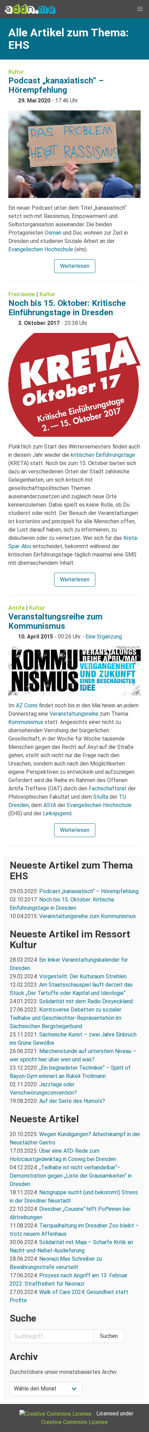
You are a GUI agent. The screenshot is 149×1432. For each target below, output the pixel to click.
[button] (140, 9)
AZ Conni (26, 705)
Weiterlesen (74, 266)
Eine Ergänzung (104, 636)
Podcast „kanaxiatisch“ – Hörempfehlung (56, 85)
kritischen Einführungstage (103, 455)
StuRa (100, 797)
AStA (49, 805)
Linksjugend (57, 813)
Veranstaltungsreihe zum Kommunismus (55, 621)
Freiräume (21, 294)
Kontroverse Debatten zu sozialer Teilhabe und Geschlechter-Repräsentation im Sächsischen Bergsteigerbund (65, 1018)
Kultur (16, 72)
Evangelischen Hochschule (40, 249)
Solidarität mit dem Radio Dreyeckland (86, 1001)
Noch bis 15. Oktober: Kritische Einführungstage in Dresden (67, 307)
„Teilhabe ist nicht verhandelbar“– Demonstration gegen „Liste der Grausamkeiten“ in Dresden (71, 1175)
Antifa (16, 608)
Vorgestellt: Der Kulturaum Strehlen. (83, 976)
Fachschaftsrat (107, 788)
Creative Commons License (74, 1422)
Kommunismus (25, 722)
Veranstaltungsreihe (74, 713)
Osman (53, 232)
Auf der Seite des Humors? (72, 1101)
